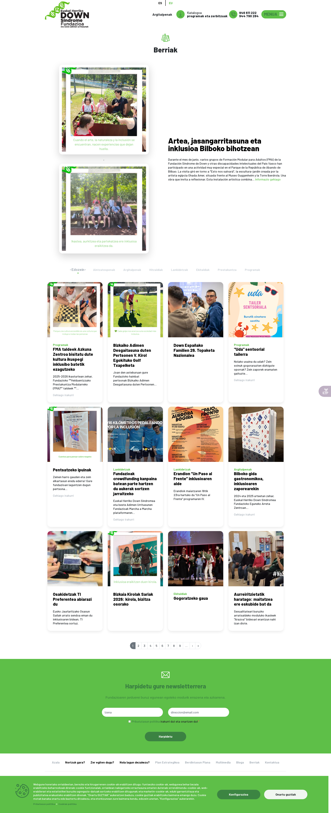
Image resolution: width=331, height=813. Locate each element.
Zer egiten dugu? (102, 762)
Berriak (254, 762)
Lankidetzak (179, 270)
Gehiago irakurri (63, 395)
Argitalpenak (162, 14)
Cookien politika (67, 803)
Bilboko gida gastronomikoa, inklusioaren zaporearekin (248, 481)
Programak (252, 270)
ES (160, 3)
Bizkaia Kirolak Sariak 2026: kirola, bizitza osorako (133, 599)
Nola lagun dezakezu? (135, 762)
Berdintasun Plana (197, 762)
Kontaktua (272, 762)
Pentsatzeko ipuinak (72, 469)
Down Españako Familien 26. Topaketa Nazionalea (194, 350)
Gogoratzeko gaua (191, 598)
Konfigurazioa (238, 794)
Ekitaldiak (202, 270)
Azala (56, 762)
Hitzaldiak (156, 270)
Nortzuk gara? (75, 762)
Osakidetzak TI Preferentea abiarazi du (72, 599)
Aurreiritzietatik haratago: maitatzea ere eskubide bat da (253, 599)
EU (171, 3)
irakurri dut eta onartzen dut (165, 721)
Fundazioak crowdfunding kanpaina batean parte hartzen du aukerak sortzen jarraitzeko (135, 483)
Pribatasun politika (44, 803)
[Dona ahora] (325, 391)
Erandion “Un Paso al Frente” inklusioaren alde (193, 478)
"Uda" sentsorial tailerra (249, 352)
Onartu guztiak (285, 794)
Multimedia (223, 762)
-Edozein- (78, 269)
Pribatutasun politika (146, 721)
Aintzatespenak (104, 270)
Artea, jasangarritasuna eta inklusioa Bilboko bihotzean (214, 144)
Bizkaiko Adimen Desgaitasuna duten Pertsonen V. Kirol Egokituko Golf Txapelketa (132, 355)
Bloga (240, 762)
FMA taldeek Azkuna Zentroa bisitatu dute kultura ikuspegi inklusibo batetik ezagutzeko (73, 359)
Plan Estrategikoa (167, 762)
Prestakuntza (227, 270)
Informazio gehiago (268, 179)
